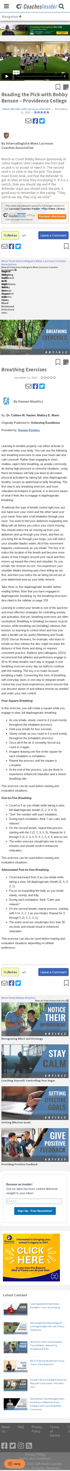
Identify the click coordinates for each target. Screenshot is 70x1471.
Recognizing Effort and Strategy (22, 1038)
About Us (5, 1429)
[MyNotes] (66, 87)
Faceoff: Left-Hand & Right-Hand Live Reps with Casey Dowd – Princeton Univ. (48, 1383)
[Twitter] (42, 121)
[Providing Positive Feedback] (35, 1145)
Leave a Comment (53, 235)
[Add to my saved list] (59, 87)
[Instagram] (21, 1446)
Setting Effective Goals (16, 1122)
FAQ (21, 1427)
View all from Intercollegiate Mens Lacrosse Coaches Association (29, 268)
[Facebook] (35, 121)
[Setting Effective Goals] (35, 1103)
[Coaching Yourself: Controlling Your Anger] (35, 1061)
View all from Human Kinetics (50, 1001)
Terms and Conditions (35, 1458)
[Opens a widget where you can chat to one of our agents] (14, 1464)
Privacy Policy (37, 1429)
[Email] (28, 121)
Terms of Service (55, 1431)
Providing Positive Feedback (19, 1164)
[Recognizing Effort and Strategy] (35, 1019)
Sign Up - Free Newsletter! (35, 1210)
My (10, 235)
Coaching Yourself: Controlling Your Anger (28, 1080)
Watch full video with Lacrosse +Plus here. (27, 109)
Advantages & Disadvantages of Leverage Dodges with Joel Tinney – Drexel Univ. (47, 1326)
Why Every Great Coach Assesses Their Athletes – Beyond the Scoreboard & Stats (46, 1345)
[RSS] (29, 1446)
